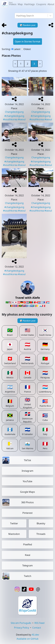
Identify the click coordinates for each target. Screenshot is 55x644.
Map (20, 4)
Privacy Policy (21, 627)
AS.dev (35, 634)
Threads (40, 534)
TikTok (27, 460)
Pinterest (27, 512)
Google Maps (27, 491)
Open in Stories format (27, 41)
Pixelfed (27, 544)
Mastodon (14, 534)
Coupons (41, 4)
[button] (51, 25)
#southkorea (10, 119)
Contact (36, 627)
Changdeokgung (14, 111)
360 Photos (27, 502)
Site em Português (21, 623)
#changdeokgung (14, 116)
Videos (12, 3)
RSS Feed (39, 623)
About (51, 4)
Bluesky (41, 523)
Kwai (27, 555)
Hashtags (29, 4)
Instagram (27, 470)
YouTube (27, 481)
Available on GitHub (27, 638)
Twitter (14, 523)
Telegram (27, 565)
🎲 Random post (27, 321)
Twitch (27, 576)
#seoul (22, 119)
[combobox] (16, 15)
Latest (17, 49)
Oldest (27, 49)
